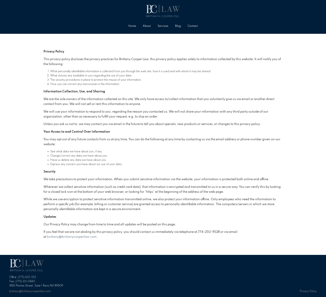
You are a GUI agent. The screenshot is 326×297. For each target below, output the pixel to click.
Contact (193, 26)
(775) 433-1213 (27, 277)
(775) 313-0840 (25, 281)
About (147, 26)
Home (132, 26)
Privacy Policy (308, 291)
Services (163, 26)
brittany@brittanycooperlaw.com (72, 236)
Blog (178, 26)
